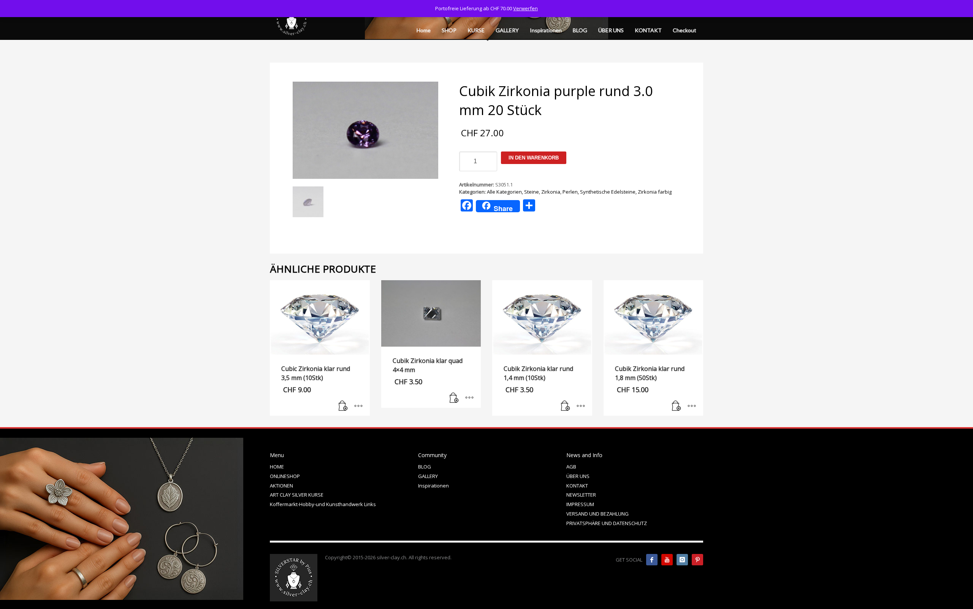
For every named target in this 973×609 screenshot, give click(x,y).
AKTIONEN (281, 485)
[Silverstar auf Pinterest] (697, 559)
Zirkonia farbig (655, 191)
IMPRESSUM (580, 504)
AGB (571, 466)
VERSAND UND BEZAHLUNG (597, 513)
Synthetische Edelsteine (607, 191)
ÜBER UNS (578, 476)
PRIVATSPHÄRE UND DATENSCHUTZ (606, 523)
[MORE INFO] (358, 406)
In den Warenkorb (534, 158)
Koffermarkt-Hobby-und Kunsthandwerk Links (323, 504)
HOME (277, 466)
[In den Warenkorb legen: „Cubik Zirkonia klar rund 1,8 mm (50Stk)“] (676, 406)
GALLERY (428, 476)
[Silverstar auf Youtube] (667, 559)
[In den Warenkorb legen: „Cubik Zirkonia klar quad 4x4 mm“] (454, 398)
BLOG (424, 466)
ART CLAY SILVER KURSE (296, 494)
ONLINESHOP (285, 476)
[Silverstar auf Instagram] (682, 559)
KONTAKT (577, 485)
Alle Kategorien (504, 191)
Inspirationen (433, 485)
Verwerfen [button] (525, 8)
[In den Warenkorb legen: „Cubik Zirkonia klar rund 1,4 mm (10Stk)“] (565, 406)
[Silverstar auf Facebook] (652, 559)
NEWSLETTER (581, 494)
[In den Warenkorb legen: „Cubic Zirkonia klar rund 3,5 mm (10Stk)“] (343, 406)
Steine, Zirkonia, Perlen (551, 191)
